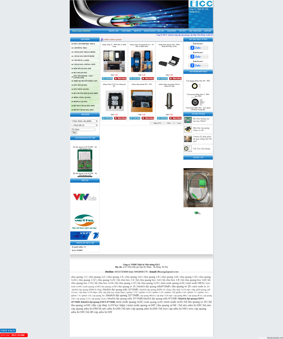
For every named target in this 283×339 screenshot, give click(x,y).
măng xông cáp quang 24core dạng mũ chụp (169, 85)
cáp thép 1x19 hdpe (88, 292)
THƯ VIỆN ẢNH (195, 31)
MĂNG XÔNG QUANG (82, 97)
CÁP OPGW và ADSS (81, 60)
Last (179, 123)
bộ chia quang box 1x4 (148, 279)
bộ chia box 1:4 (125, 279)
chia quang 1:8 (151, 276)
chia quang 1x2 (97, 276)
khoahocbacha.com (275, 338)
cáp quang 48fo (180, 295)
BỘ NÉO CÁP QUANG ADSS (84, 106)
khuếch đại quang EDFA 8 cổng (86, 289)
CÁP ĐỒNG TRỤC (80, 48)
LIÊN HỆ (207, 31)
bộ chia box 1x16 (104, 283)
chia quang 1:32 (87, 279)
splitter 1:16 (157, 292)
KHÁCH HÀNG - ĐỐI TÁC (154, 31)
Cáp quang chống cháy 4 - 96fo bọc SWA (198, 91)
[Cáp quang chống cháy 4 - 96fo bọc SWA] (198, 101)
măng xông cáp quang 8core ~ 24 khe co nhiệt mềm (142, 45)
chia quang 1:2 (79, 276)
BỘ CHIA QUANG (80, 73)
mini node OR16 (195, 283)
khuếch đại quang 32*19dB (122, 295)
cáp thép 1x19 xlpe (164, 295)
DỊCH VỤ (137, 31)
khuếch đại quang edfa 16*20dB (120, 289)
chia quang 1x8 (169, 276)
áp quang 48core (148, 295)
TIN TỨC (182, 31)
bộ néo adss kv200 (109, 308)
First (169, 123)
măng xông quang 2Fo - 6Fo (142, 84)
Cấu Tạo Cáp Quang (201, 149)
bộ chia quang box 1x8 (193, 279)
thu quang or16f (167, 305)
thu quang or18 (109, 286)
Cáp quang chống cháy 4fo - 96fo (198, 77)
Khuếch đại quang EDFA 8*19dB (98, 302)
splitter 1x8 (181, 292)
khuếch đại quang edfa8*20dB (153, 286)
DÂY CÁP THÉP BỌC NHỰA (84, 44)
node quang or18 (91, 286)
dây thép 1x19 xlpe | (181, 289)
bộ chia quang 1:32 (125, 283)
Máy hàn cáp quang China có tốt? (201, 129)
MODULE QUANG (80, 101)
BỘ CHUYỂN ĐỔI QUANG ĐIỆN (86, 93)
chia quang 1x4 (133, 276)
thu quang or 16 (126, 286)
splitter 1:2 (191, 292)
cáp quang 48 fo (195, 295)
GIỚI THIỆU (126, 31)
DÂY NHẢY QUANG (81, 89)
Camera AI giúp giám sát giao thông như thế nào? (202, 138)
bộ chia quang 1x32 (148, 283)
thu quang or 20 (197, 301)
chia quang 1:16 (188, 276)
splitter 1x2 (203, 292)
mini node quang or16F (141, 305)
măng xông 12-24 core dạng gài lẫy (114, 85)
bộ (186, 301)
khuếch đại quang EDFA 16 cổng (155, 289)
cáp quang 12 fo (83, 299)
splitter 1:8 (169, 292)
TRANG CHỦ (114, 31)
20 (206, 286)
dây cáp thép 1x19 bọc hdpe (108, 305)
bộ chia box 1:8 (171, 279)
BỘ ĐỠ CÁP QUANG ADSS (84, 110)
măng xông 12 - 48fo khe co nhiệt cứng (114, 45)
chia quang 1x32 (106, 279)
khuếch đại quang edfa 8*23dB (160, 298)
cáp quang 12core (99, 299)
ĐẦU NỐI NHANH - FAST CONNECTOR (83, 77)
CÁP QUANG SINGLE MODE (84, 52)
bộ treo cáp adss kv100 (173, 308)
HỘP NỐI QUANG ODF (82, 68)
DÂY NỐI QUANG (80, 85)
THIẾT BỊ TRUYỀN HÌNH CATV (86, 81)
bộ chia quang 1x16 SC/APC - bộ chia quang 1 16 (85, 144)
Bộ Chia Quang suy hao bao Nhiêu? (201, 120)
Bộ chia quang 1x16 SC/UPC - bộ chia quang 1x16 (85, 170)
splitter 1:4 (75, 295)
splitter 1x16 (145, 292)
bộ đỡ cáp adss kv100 (99, 312)
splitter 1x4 (86, 295)
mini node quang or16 (172, 283)
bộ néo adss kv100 (190, 305)
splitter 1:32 (132, 292)
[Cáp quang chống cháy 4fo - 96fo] (198, 88)
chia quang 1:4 (115, 276)
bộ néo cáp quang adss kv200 (139, 308)
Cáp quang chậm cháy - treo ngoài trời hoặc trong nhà (198, 104)
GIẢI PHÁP (171, 31)
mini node (197, 286)
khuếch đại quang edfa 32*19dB (125, 298)
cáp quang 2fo (99, 295)
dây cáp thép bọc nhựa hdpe (112, 292)
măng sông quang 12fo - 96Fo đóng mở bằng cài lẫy (169, 45)
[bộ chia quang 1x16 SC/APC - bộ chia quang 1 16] (85, 167)
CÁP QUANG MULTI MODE (84, 56)
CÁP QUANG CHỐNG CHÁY (85, 64)
